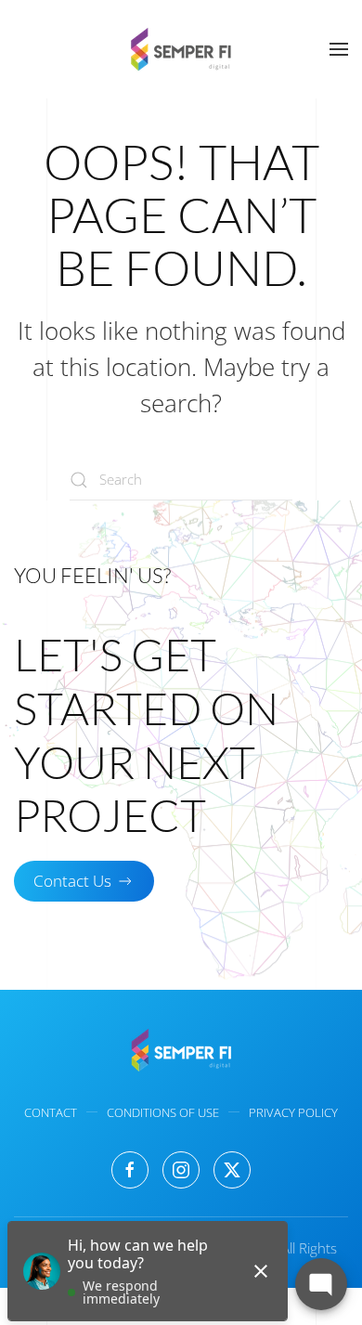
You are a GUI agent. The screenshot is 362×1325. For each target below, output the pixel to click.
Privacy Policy (293, 1112)
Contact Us (72, 880)
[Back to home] (181, 49)
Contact (50, 1112)
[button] (339, 49)
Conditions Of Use (163, 1112)
